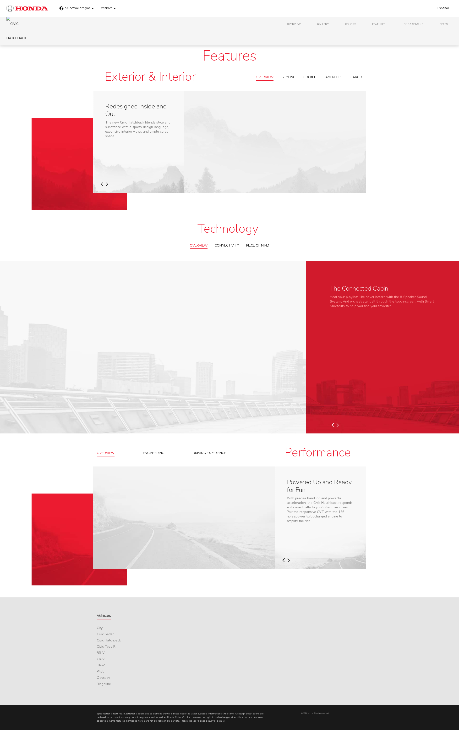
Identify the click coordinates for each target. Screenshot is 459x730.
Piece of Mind (257, 245)
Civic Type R (106, 646)
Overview (294, 24)
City (100, 628)
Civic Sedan (106, 634)
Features (378, 24)
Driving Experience (209, 453)
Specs (444, 24)
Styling (288, 77)
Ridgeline (104, 684)
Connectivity (227, 245)
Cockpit (310, 77)
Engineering (153, 453)
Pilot (100, 671)
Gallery (323, 24)
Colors (350, 24)
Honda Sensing (412, 24)
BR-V (101, 653)
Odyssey (103, 677)
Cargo (356, 77)
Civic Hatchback (109, 640)
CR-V (101, 659)
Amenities (334, 77)
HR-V (101, 665)
